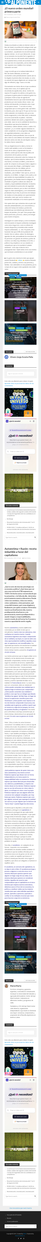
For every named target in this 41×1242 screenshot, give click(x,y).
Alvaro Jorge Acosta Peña (13, 17)
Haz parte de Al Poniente (14, 1215)
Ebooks (9, 1218)
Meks (24, 1234)
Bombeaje (20, 311)
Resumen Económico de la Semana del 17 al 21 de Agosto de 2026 (20, 335)
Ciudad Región (13, 275)
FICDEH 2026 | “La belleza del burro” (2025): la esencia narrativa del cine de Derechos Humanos (21, 528)
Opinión (12, 277)
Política (19, 277)
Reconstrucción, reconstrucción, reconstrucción (20, 533)
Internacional (22, 275)
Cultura (17, 308)
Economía (11, 328)
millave (20, 260)
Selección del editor (15, 279)
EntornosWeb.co (20, 1236)
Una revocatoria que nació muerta (20, 1208)
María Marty (27, 558)
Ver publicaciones (30, 351)
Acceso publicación (12, 1221)
